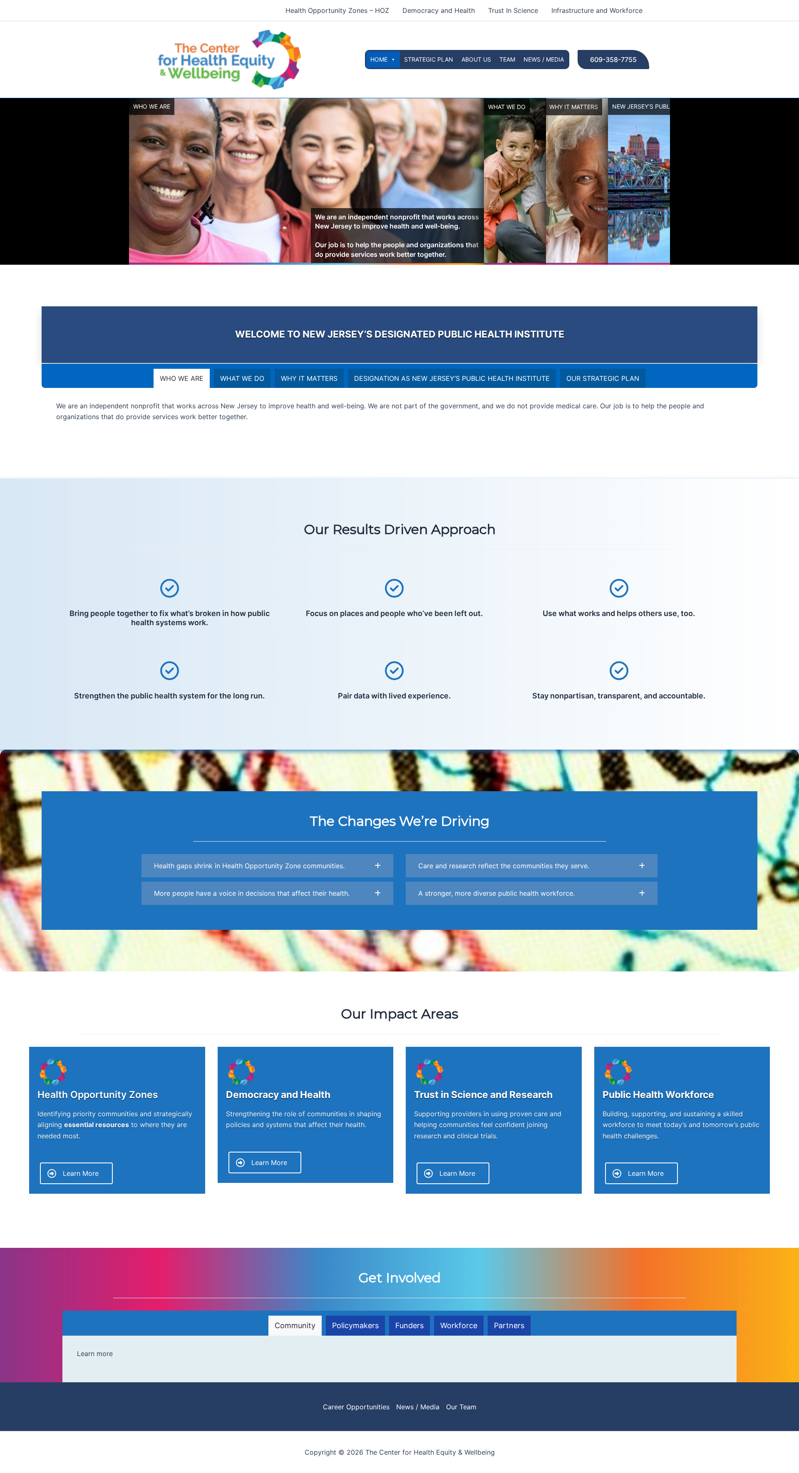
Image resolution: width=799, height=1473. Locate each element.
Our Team (461, 1407)
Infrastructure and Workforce (597, 10)
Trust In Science (513, 10)
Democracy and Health (438, 10)
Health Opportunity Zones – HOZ (337, 10)
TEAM (507, 59)
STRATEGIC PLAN (428, 59)
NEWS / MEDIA (544, 59)
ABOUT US (476, 59)
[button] (613, 59)
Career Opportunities (356, 1407)
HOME (378, 59)
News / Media (417, 1407)
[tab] (182, 378)
